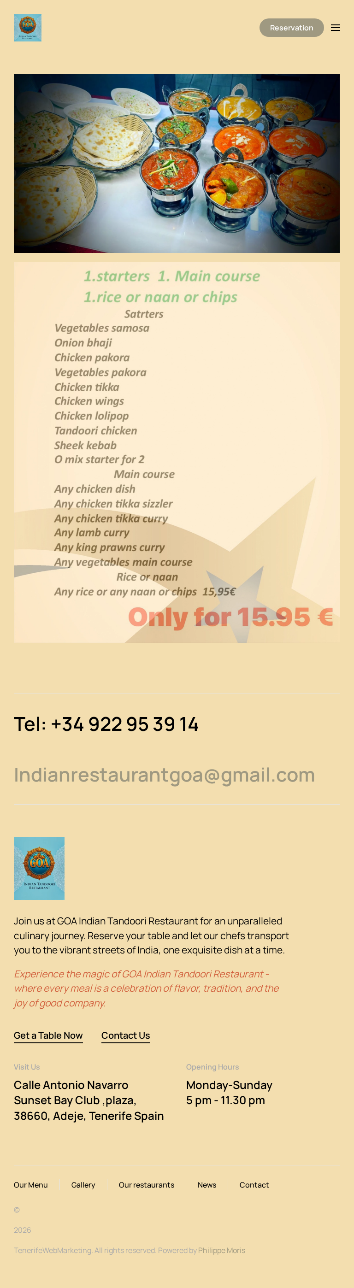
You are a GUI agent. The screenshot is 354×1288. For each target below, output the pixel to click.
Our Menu (31, 1185)
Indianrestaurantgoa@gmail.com (164, 774)
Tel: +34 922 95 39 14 (106, 723)
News (207, 1185)
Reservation (291, 28)
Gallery (83, 1185)
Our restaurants (146, 1185)
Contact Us (125, 1035)
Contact (254, 1185)
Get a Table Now (48, 1035)
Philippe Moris (221, 1250)
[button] (335, 27)
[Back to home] (29, 27)
